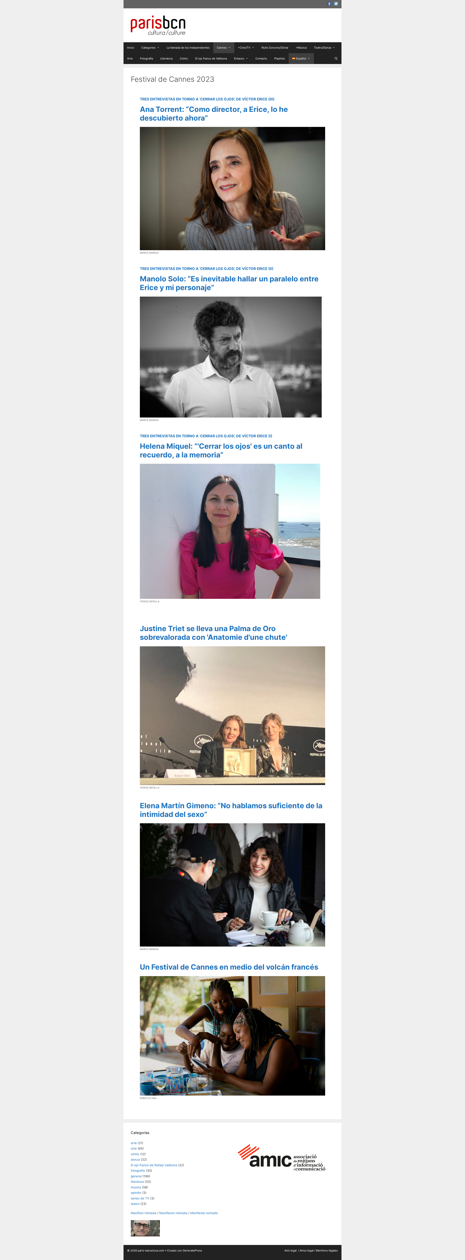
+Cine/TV (244, 47)
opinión (136, 1193)
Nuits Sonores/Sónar (275, 47)
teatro (135, 1204)
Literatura (166, 58)
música (136, 1187)
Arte (130, 58)
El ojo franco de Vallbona (211, 58)
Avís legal (290, 1250)
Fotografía (146, 58)
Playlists (279, 58)
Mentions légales (327, 1250)
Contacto (261, 58)
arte (134, 1143)
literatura (137, 1181)
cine (134, 1148)
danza (135, 1159)
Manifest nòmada (143, 1213)
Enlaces (239, 58)
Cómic (184, 58)
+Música (301, 47)
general (136, 1176)
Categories (148, 47)
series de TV (140, 1198)
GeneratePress (192, 1250)
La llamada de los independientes (188, 47)
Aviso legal (307, 1250)
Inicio (130, 47)
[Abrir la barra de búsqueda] (336, 58)
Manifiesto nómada (173, 1213)
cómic (135, 1154)
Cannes (222, 47)
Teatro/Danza (322, 47)
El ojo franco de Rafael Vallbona (154, 1165)
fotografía (138, 1170)
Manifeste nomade (204, 1213)
